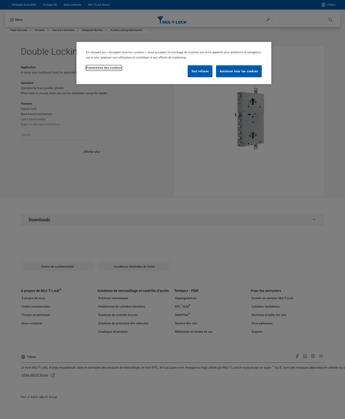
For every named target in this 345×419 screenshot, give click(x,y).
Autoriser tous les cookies (239, 71)
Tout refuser (200, 71)
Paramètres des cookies (104, 68)
